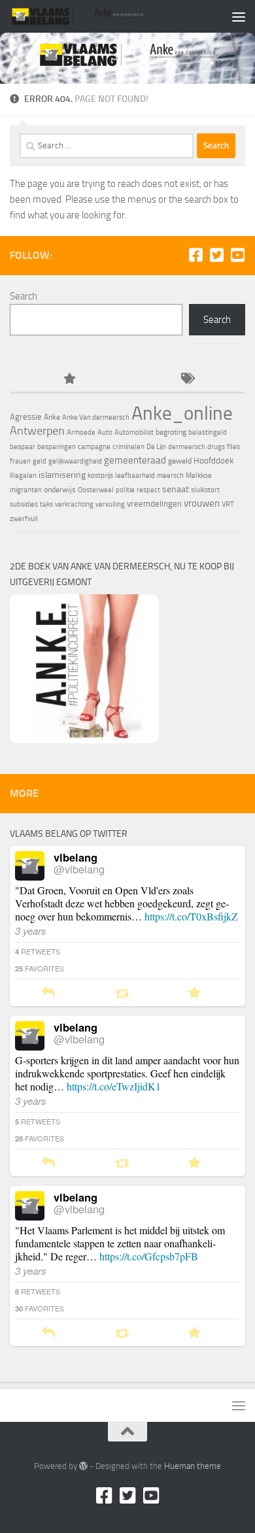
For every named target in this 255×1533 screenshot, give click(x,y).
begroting (171, 432)
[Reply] (48, 993)
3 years (30, 930)
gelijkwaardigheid (75, 461)
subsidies (24, 504)
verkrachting (74, 504)
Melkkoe (199, 475)
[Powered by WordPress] (83, 1466)
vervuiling (110, 504)
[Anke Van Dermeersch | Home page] (100, 16)
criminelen (128, 447)
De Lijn (156, 447)
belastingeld (207, 432)
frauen (20, 461)
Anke (52, 417)
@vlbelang (79, 869)
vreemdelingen (154, 504)
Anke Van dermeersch (95, 417)
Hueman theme (192, 1466)
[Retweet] (122, 993)
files (233, 447)
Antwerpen (37, 431)
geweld (180, 460)
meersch (170, 475)
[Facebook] (195, 255)
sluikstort (205, 490)
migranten (26, 490)
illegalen (23, 475)
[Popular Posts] (69, 379)
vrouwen (202, 503)
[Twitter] (216, 255)
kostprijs (100, 475)
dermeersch (186, 447)
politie (125, 490)
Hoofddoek (213, 460)
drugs (216, 447)
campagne (94, 447)
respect (148, 490)
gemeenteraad (135, 460)
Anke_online (182, 413)
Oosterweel (96, 490)
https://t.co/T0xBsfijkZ (191, 916)
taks (46, 504)
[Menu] (238, 16)
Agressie (26, 417)
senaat (175, 489)
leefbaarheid (135, 475)
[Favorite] (194, 993)
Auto (104, 432)
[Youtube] (237, 255)
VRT (228, 504)
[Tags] (186, 379)
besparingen (56, 447)
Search (23, 296)
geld (39, 461)
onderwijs (60, 489)
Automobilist (134, 432)
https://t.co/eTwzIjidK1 (114, 1086)
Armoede (81, 432)
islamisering (62, 474)
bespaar (22, 447)
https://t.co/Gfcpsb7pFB (148, 1256)
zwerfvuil (24, 518)
